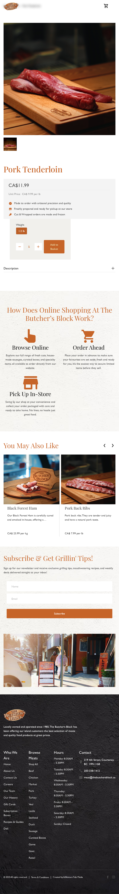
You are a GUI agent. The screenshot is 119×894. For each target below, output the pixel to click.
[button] (104, 445)
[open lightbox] (10, 144)
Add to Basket (54, 247)
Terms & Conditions (40, 877)
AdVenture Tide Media (73, 877)
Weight (20, 225)
